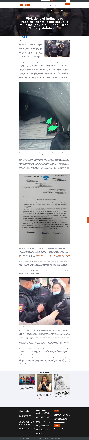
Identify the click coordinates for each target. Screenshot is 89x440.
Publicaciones (51, 5)
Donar (56, 410)
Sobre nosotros (37, 5)
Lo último (68, 5)
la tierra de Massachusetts (26, 427)
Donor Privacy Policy (48, 438)
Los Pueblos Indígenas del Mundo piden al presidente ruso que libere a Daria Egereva (61, 398)
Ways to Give (63, 5)
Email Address (57, 420)
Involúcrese (57, 5)
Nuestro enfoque (44, 5)
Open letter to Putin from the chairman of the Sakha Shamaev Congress (53, 70)
